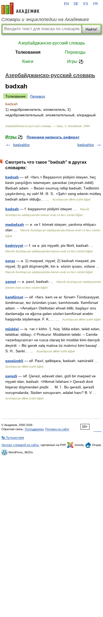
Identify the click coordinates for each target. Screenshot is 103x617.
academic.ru (20, 8)
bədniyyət (14, 245)
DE (76, 4)
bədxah (12, 177)
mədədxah (14, 224)
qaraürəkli (14, 361)
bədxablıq (21, 145)
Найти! (91, 29)
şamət (10, 281)
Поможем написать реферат (53, 137)
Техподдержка (34, 429)
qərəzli (11, 376)
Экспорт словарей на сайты (20, 445)
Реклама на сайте (57, 429)
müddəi (12, 329)
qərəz (10, 261)
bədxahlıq (85, 145)
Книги (27, 61)
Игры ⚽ (75, 61)
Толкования (27, 52)
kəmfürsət (14, 297)
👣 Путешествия (12, 437)
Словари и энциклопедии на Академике (45, 19)
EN (66, 4)
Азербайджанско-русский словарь (51, 43)
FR (95, 4)
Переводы (75, 52)
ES (85, 4)
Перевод (37, 96)
